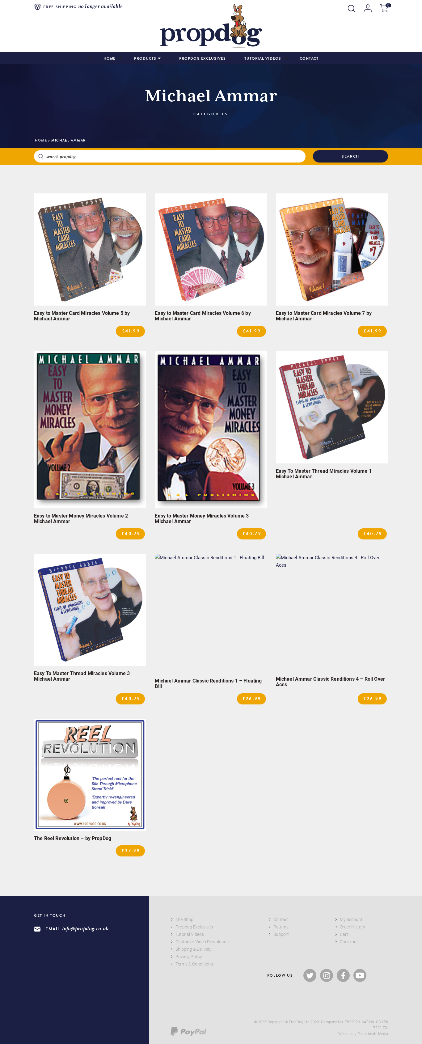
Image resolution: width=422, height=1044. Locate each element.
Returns (281, 927)
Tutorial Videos (262, 58)
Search (350, 156)
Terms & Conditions (194, 964)
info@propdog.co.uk (85, 929)
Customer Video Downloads (202, 942)
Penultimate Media (372, 1033)
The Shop (184, 919)
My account (351, 919)
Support (281, 934)
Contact (309, 58)
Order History (352, 927)
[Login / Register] (368, 8)
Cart (344, 934)
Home (109, 58)
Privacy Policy (188, 956)
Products (145, 58)
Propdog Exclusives (202, 58)
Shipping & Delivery (193, 949)
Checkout (349, 942)
